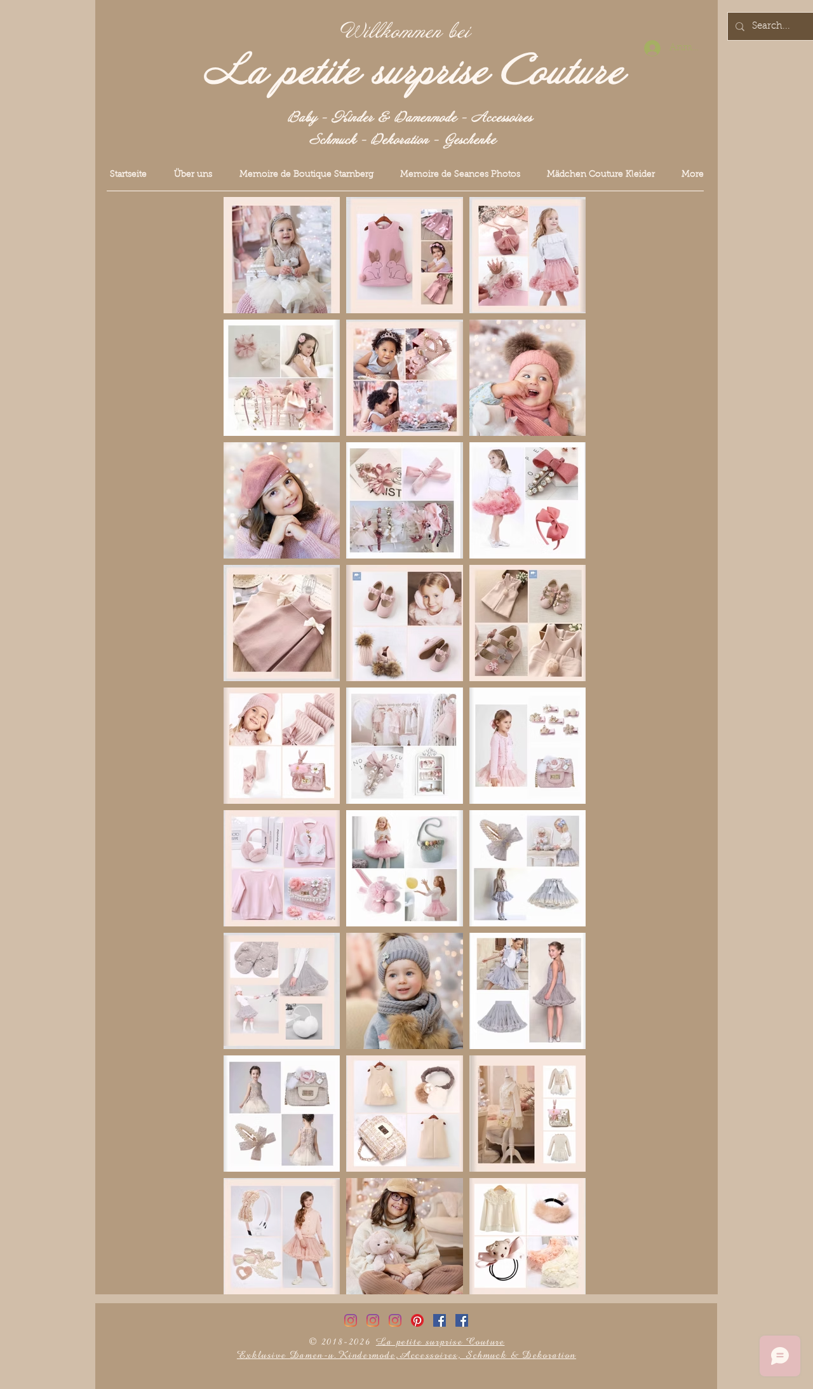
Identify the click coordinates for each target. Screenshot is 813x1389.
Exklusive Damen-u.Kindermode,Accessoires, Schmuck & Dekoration (406, 1355)
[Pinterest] (417, 1320)
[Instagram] (350, 1320)
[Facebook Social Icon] (439, 1320)
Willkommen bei (405, 31)
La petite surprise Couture (414, 71)
